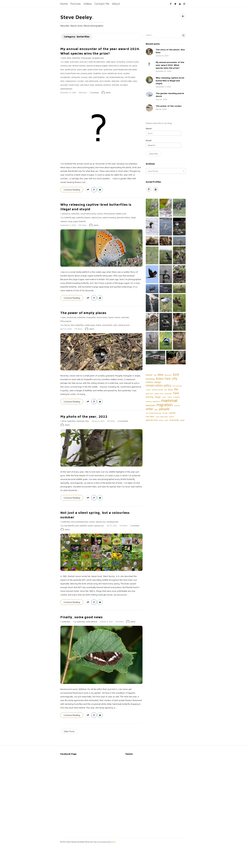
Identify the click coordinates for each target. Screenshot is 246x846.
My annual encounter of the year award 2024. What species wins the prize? (170, 65)
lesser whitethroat (109, 73)
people (164, 409)
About (116, 3)
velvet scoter (74, 85)
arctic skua (74, 62)
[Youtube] (179, 3)
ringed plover (70, 81)
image (158, 397)
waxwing (98, 85)
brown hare (163, 378)
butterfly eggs (69, 217)
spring (161, 420)
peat (156, 409)
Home (64, 3)
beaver (149, 374)
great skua (108, 69)
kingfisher (97, 73)
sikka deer (115, 81)
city (174, 378)
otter (90, 77)
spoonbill (64, 85)
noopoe (84, 77)
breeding (150, 378)
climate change (153, 382)
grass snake (82, 69)
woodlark (124, 85)
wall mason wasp (87, 85)
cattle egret (110, 62)
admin (108, 92)
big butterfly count (71, 525)
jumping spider (86, 73)
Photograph (86, 58)
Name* (149, 128)
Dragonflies (91, 317)
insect (164, 397)
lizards (117, 317)
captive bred (96, 217)
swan (166, 420)
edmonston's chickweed (118, 66)
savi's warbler (104, 81)
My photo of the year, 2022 (83, 416)
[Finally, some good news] (101, 655)
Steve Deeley (76, 17)
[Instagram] (184, 3)
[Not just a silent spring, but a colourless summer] (101, 552)
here (113, 842)
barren (67, 325)
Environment (102, 317)
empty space (90, 325)
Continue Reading (72, 189)
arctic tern (84, 62)
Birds (69, 58)
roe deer (80, 81)
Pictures (75, 3)
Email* (149, 140)
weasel (182, 420)
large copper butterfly (77, 221)
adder (66, 62)
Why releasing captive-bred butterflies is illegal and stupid (170, 80)
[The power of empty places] (101, 352)
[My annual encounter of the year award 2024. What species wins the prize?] (101, 127)
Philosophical (109, 214)
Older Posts (69, 731)
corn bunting (177, 386)
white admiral (91, 622)
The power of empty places (83, 313)
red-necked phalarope (115, 77)
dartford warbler (79, 66)
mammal (169, 400)
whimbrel (107, 85)
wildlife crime (121, 214)
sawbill (171, 417)
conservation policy (88, 214)
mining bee (75, 77)
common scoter (132, 62)
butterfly (83, 525)
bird (176, 374)
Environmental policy (79, 522)
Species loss (101, 522)
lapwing (148, 401)
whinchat (115, 85)
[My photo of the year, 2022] (101, 448)
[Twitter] (175, 3)
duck (170, 389)
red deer (165, 413)
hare (176, 393)
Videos (87, 3)
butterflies (76, 58)
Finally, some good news (81, 617)
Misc (87, 421)
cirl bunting (120, 62)
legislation (156, 401)
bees (64, 58)
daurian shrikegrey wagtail (97, 66)
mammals (125, 317)
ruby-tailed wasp (91, 81)
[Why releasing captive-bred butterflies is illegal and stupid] (101, 248)
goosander (168, 393)
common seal (65, 66)
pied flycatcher (99, 77)
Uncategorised (98, 58)
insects (100, 214)
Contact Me (101, 3)
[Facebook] (170, 3)
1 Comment (94, 92)
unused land (107, 325)
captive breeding (109, 217)
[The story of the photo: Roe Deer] (149, 51)
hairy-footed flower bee (70, 73)
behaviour (66, 214)
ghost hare (149, 393)
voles (115, 325)
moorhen (177, 405)
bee (155, 375)
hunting (149, 397)
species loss (99, 525)
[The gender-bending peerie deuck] (149, 94)
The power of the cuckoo (169, 106)
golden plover (70, 69)
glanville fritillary (123, 217)
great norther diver (95, 69)
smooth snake (126, 81)
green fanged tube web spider (125, 69)
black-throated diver (97, 62)
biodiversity (71, 317)
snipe (135, 81)
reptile (172, 413)
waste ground (123, 325)
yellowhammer (66, 89)
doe (165, 390)
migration (164, 404)
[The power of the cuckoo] (149, 108)
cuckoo (148, 390)
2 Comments (123, 421)
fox (130, 66)
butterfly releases (83, 217)
